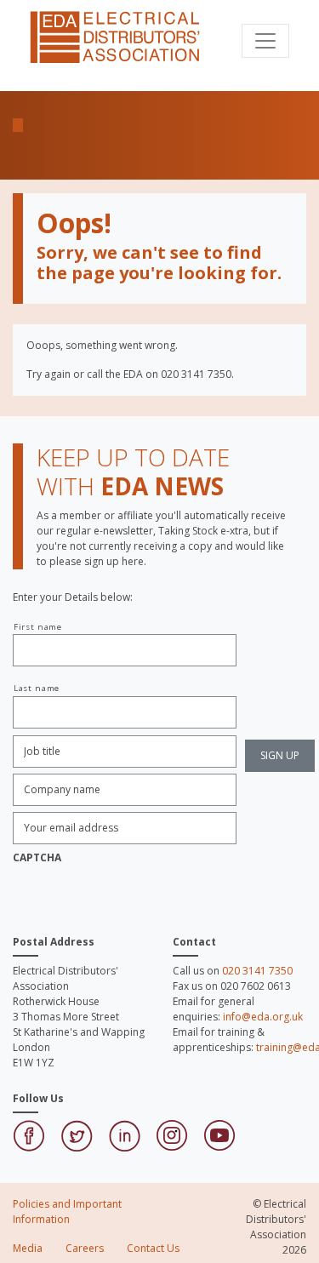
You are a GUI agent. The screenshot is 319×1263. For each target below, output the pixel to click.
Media (28, 1248)
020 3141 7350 (257, 970)
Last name (37, 688)
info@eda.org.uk (263, 1016)
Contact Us (153, 1248)
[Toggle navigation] (265, 41)
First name (38, 626)
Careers (85, 1248)
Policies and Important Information (67, 1211)
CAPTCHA (37, 858)
